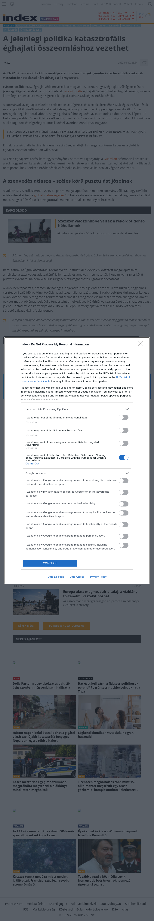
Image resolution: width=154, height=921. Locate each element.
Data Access (77, 576)
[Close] (142, 344)
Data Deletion (56, 576)
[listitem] (77, 409)
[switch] (123, 417)
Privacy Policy (98, 576)
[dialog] (77, 460)
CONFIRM (50, 563)
